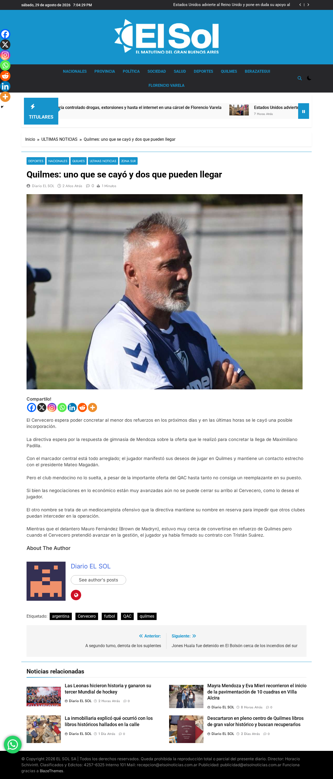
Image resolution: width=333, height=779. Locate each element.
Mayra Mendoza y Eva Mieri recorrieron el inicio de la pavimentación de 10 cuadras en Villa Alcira (256, 692)
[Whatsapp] (62, 407)
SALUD (180, 71)
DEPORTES (203, 71)
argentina (60, 616)
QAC (127, 616)
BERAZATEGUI (257, 71)
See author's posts (98, 579)
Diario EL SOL (43, 185)
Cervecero (87, 616)
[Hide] (2, 107)
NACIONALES (75, 71)
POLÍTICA (131, 71)
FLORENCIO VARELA (166, 85)
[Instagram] (51, 407)
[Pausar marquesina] (303, 111)
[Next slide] (308, 5)
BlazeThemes (51, 771)
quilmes (147, 616)
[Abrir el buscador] (300, 78)
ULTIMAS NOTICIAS (103, 161)
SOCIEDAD (157, 71)
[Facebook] (31, 407)
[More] (92, 407)
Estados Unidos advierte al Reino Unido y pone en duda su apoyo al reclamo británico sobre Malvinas (231, 5)
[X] (41, 407)
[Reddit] (82, 407)
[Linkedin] (72, 407)
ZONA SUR (128, 161)
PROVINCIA (104, 71)
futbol (109, 616)
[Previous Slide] (300, 5)
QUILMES (229, 71)
